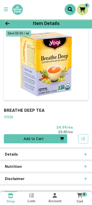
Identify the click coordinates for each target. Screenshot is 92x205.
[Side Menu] (6, 9)
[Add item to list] (83, 138)
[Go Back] (14, 23)
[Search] (70, 9)
